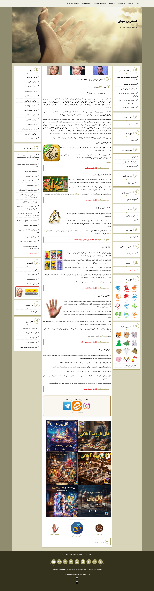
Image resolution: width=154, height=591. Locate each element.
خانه (138, 3)
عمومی (97, 541)
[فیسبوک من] (88, 561)
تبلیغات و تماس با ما (73, 3)
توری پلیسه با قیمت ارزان (30, 201)
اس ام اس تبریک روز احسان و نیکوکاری (128, 94)
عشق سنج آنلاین (132, 253)
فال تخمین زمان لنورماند (30, 328)
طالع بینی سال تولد (131, 365)
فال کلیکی (133, 236)
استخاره (108, 162)
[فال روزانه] (62, 436)
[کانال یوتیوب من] (59, 561)
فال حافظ (130, 3)
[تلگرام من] (94, 561)
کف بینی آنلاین (104, 336)
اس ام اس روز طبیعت (130, 83)
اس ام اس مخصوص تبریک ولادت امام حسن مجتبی (127, 101)
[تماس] (77, 561)
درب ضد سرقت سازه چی (29, 180)
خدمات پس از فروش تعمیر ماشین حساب (28, 165)
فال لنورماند (33, 337)
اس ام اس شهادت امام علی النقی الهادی (127, 78)
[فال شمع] (62, 469)
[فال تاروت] (94, 436)
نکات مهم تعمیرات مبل (30, 171)
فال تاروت (121, 3)
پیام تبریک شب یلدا (31, 283)
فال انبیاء (134, 140)
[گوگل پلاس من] (65, 561)
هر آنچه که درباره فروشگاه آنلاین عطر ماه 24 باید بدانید (28, 214)
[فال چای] (94, 501)
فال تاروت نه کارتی (31, 114)
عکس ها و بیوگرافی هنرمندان (28, 346)
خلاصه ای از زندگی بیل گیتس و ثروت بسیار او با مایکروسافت (27, 207)
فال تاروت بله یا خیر (31, 133)
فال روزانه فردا (32, 342)
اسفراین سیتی (127, 20)
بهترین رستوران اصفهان (30, 225)
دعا (135, 220)
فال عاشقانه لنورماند (31, 332)
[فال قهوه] (94, 469)
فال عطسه (34, 311)
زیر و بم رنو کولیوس (31, 175)
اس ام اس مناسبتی (100, 3)
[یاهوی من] (100, 561)
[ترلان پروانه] (77, 70)
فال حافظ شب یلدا (32, 279)
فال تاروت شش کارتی (30, 110)
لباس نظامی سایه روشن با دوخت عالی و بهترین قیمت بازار (28, 195)
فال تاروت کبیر (32, 81)
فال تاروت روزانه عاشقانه (29, 128)
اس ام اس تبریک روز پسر (129, 107)
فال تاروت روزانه (32, 77)
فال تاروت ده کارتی (31, 119)
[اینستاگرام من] (83, 561)
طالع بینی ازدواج (132, 199)
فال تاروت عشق (32, 124)
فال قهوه (134, 156)
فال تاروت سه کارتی (31, 95)
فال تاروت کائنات (32, 86)
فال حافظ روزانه (76, 193)
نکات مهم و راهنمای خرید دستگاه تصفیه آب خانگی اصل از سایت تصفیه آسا (28, 157)
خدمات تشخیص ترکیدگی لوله (28, 241)
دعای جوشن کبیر (131, 215)
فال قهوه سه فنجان (131, 161)
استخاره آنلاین (86, 3)
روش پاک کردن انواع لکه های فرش (27, 220)
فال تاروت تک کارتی (31, 91)
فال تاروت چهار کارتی (31, 100)
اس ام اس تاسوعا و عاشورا (129, 88)
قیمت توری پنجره (32, 185)
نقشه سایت (67, 574)
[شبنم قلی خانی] (54, 70)
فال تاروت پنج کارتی (31, 105)
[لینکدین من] (53, 561)
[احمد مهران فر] (100, 70)
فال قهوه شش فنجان (130, 166)
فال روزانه (112, 3)
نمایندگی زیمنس (32, 236)
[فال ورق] (62, 501)
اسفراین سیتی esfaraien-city (90, 79)
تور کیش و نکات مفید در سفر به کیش (28, 231)
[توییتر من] (71, 561)
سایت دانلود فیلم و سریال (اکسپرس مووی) (30, 247)
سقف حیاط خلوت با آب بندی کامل (27, 189)
